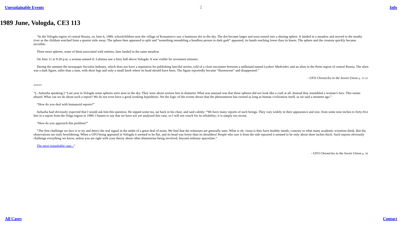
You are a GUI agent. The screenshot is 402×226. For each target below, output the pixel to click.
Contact (390, 218)
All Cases (13, 218)
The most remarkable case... (55, 146)
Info (393, 7)
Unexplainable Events (24, 7)
